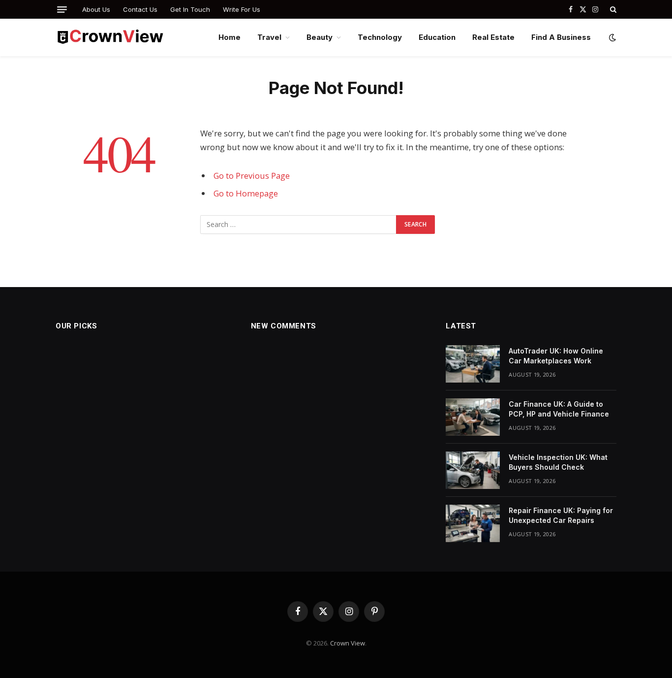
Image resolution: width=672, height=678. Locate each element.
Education (437, 37)
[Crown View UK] (110, 37)
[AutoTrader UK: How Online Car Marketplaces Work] (473, 364)
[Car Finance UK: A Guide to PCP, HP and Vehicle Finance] (473, 417)
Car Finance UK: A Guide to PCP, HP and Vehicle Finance (559, 409)
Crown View (347, 643)
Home (229, 37)
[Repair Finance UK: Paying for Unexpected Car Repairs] (473, 523)
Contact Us (140, 9)
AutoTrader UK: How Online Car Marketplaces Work (556, 356)
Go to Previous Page (252, 175)
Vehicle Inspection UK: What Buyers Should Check (558, 462)
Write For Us (241, 9)
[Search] (612, 9)
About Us (96, 9)
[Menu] (62, 9)
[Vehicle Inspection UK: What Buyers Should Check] (473, 470)
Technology (380, 37)
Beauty (319, 37)
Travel (269, 37)
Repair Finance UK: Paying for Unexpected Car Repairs (561, 515)
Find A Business (561, 37)
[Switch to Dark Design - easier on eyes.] (611, 37)
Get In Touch (190, 9)
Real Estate (493, 37)
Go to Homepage (246, 193)
